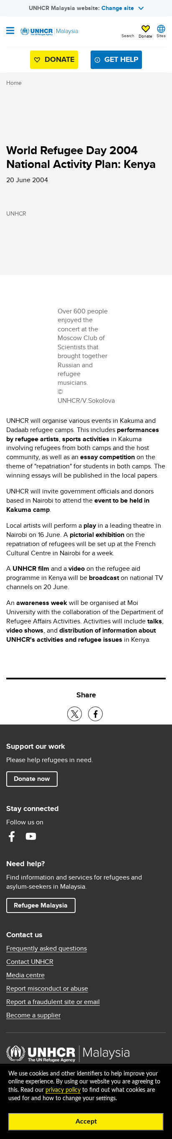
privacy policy (63, 1090)
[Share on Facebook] (95, 714)
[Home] (48, 31)
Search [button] (127, 35)
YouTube (30, 836)
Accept (86, 1121)
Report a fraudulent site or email (53, 1002)
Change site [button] (117, 8)
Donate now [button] (32, 778)
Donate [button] (145, 36)
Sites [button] (161, 35)
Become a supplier (33, 1015)
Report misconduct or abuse (47, 988)
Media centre (25, 975)
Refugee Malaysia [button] (44, 905)
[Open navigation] (10, 31)
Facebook (11, 836)
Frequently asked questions (46, 948)
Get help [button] (118, 61)
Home (14, 83)
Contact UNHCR (29, 961)
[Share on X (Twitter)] (74, 714)
